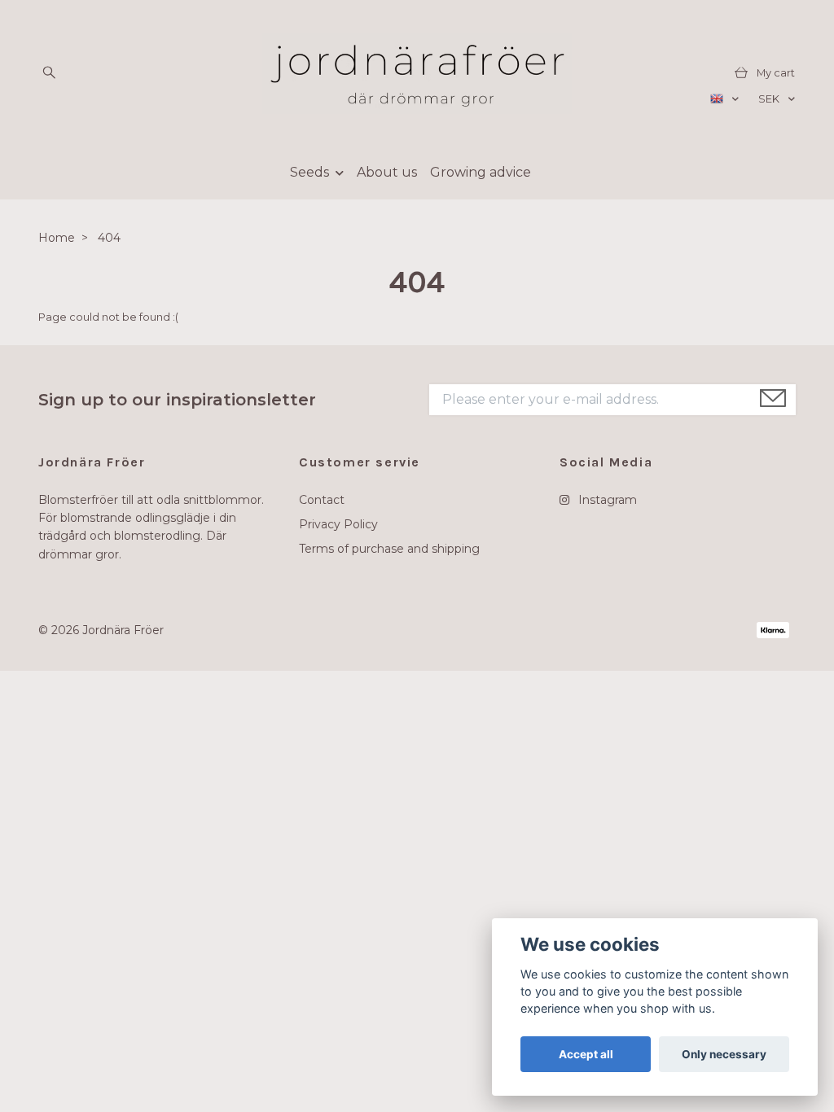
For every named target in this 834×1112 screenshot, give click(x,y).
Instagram (606, 500)
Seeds (309, 172)
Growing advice (480, 172)
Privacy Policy (338, 524)
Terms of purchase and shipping (389, 548)
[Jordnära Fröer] (417, 73)
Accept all (586, 1054)
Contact (322, 500)
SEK (770, 99)
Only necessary (724, 1054)
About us (387, 172)
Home (56, 237)
